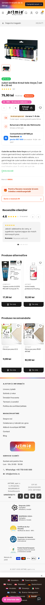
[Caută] (26, 13)
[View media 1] (6, 67)
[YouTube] (32, 496)
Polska (8, 584)
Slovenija (24, 588)
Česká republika (29, 580)
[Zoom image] (21, 51)
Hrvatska (11, 588)
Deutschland (35, 584)
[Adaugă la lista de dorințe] (18, 263)
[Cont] (31, 13)
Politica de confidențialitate (14, 406)
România (33, 596)
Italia (35, 588)
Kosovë (22, 600)
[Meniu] (3, 13)
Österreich (20, 584)
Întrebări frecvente (11, 398)
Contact (6, 431)
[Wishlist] (40, 108)
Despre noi (7, 419)
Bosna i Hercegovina (28, 592)
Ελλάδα (11, 592)
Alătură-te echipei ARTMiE (14, 427)
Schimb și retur (9, 393)
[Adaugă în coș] (12, 304)
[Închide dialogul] (41, 576)
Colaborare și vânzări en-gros (15, 423)
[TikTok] (38, 496)
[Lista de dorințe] (36, 12)
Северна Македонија (15, 596)
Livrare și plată (9, 389)
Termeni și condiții (11, 402)
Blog (5, 436)
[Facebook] (20, 496)
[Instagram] (26, 496)
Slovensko (13, 580)
